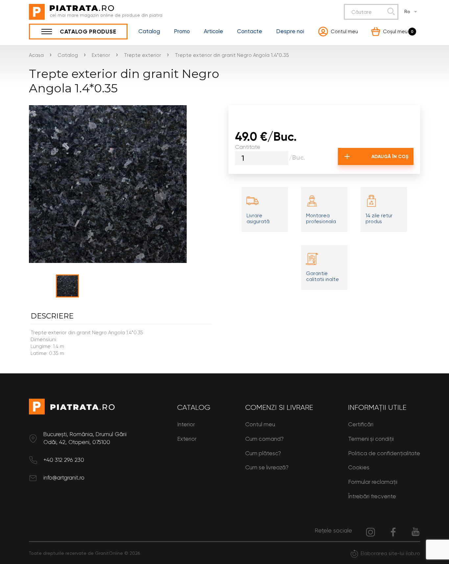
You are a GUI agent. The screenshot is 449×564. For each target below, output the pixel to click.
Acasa (36, 55)
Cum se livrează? (267, 467)
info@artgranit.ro (63, 477)
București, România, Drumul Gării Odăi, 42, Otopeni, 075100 (85, 438)
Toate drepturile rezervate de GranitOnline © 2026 (84, 553)
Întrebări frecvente (372, 496)
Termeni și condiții (371, 438)
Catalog (149, 31)
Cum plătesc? (263, 453)
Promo (182, 31)
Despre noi (290, 31)
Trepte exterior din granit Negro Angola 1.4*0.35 (232, 55)
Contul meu (260, 424)
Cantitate (247, 147)
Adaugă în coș (390, 156)
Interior (186, 424)
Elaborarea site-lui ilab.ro (390, 553)
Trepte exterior (142, 55)
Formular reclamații (372, 482)
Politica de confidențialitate (384, 453)
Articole (213, 31)
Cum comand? (264, 438)
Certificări (360, 424)
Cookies (358, 467)
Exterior (101, 55)
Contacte (249, 31)
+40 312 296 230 (63, 460)
